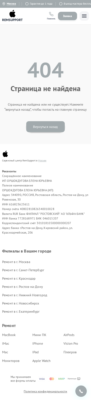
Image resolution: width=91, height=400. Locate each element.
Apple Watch (41, 361)
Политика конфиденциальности (45, 391)
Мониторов (10, 361)
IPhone (37, 343)
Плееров (70, 352)
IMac (5, 343)
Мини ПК (39, 335)
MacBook (9, 335)
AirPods (68, 335)
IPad (35, 352)
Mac (5, 352)
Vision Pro (70, 343)
